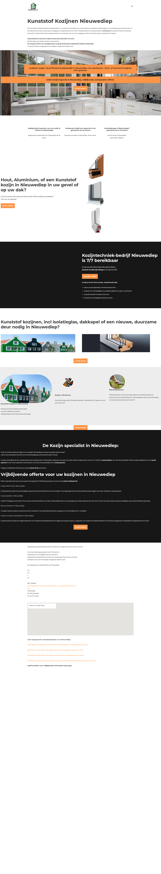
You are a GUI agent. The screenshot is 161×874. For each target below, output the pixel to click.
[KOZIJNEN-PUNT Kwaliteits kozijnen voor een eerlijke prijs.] (33, 6)
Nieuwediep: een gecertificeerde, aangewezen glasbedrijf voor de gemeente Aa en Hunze (55, 655)
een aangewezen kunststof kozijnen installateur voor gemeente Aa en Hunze (51, 586)
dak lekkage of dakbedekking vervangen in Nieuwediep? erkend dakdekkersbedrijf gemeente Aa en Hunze (61, 660)
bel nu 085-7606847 (89, 276)
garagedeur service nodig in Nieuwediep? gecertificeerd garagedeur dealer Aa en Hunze (55, 650)
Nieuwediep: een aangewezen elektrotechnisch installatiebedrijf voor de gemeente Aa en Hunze (57, 644)
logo (28, 588)
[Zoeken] (132, 6)
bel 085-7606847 (80, 88)
